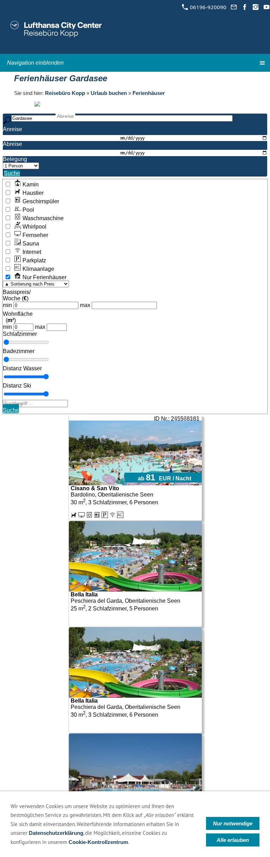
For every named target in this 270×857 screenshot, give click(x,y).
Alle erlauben (233, 840)
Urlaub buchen (109, 93)
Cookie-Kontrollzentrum (98, 842)
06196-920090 (207, 7)
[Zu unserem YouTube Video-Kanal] (266, 7)
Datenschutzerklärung (56, 833)
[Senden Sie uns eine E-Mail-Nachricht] (233, 7)
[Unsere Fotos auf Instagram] (255, 7)
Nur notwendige (232, 823)
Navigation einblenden (35, 63)
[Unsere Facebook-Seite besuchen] (244, 7)
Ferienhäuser (149, 93)
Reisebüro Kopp (65, 93)
